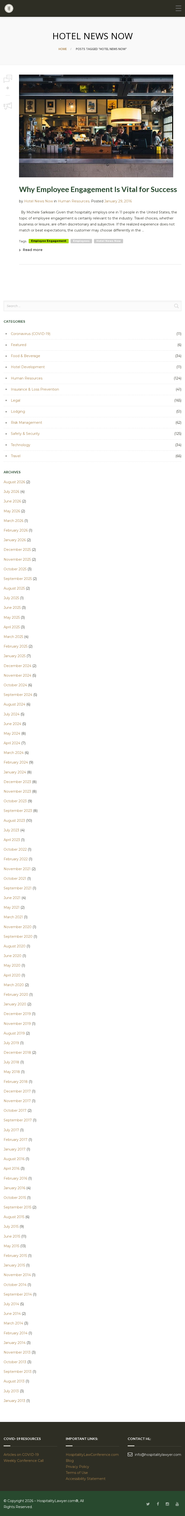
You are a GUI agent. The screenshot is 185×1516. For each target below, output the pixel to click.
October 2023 (15, 801)
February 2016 (15, 1178)
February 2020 (16, 994)
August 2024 (14, 704)
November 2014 (17, 1275)
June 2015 (12, 1236)
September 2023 (18, 811)
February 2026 (16, 530)
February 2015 (15, 1255)
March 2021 (13, 917)
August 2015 (14, 1217)
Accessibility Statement (86, 1479)
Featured (18, 345)
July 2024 (12, 714)
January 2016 (14, 1188)
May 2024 (12, 733)
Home (63, 49)
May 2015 (11, 1246)
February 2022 (16, 859)
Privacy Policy (77, 1467)
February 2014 (15, 1333)
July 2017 (11, 1130)
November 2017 (17, 1101)
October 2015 (15, 1197)
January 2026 (15, 540)
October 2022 (15, 849)
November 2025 (17, 559)
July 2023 (11, 830)
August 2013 (14, 1381)
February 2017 (15, 1139)
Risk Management (26, 422)
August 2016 (14, 1159)
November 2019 (17, 1023)
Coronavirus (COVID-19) (30, 334)
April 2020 (12, 975)
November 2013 (17, 1352)
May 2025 (12, 617)
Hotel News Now (38, 201)
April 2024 (12, 743)
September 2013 (18, 1371)
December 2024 (17, 666)
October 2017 (15, 1110)
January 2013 (14, 1401)
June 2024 (12, 724)
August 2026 (14, 482)
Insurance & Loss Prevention (35, 389)
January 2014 (15, 1343)
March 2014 (13, 1323)
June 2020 (12, 956)
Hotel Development (28, 367)
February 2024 (16, 762)
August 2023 (14, 820)
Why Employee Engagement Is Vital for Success (98, 189)
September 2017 (18, 1120)
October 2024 (15, 685)
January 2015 (14, 1265)
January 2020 (15, 1004)
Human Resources (73, 201)
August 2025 (14, 588)
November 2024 (17, 675)
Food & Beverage (25, 356)
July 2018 (11, 1062)
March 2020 (14, 985)
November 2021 (17, 869)
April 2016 (12, 1168)
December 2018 (17, 1052)
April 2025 (12, 627)
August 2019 (14, 1033)
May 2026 (12, 511)
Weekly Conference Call (24, 1460)
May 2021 (12, 907)
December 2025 (17, 549)
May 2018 (12, 1072)
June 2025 (12, 607)
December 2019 (17, 1014)
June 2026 (12, 501)
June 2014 (12, 1313)
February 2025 (15, 646)
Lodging (18, 411)
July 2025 (11, 598)
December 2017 (17, 1091)
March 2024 (14, 753)
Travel (15, 456)
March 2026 (13, 521)
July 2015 (11, 1226)
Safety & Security (25, 433)
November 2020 (18, 927)
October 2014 (15, 1285)
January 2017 (15, 1149)
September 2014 (18, 1294)
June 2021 (12, 898)
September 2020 (18, 936)
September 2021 (18, 888)
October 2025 (15, 569)
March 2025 (13, 637)
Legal (15, 400)
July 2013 (11, 1391)
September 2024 (18, 695)
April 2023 (12, 840)
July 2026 (11, 491)
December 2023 (17, 782)
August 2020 (15, 946)
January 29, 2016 (118, 201)
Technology (20, 445)
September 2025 (18, 579)
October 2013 (15, 1362)
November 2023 (17, 791)
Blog (70, 1460)
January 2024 (15, 772)
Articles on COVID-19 (21, 1454)
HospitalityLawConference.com (92, 1454)
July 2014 (11, 1304)
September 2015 (17, 1207)
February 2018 (16, 1081)
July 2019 (11, 1043)
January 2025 (15, 656)
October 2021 (15, 878)
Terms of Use (77, 1473)
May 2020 (12, 965)
